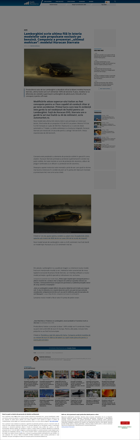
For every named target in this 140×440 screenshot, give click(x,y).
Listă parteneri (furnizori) (67, 427)
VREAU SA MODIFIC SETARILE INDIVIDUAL (124, 427)
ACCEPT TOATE (125, 423)
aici (21, 431)
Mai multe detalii (54, 421)
